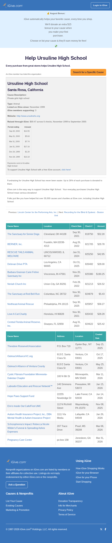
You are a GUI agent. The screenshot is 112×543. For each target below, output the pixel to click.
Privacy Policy (65, 510)
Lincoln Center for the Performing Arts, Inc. (37, 212)
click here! (66, 169)
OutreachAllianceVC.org (20, 356)
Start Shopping (83, 482)
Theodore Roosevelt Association (24, 346)
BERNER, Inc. (14, 244)
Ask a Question (16, 484)
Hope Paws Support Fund (20, 396)
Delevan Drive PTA (17, 264)
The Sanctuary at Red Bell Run (23, 294)
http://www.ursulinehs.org (28, 116)
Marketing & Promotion (17, 510)
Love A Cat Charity (17, 314)
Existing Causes (14, 505)
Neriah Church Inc (16, 284)
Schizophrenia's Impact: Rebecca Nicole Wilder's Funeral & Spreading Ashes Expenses (28, 428)
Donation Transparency (70, 501)
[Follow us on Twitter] (101, 529)
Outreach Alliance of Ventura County (26, 366)
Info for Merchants (67, 505)
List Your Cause (14, 501)
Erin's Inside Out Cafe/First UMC (24, 406)
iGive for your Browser (87, 473)
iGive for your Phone (86, 477)
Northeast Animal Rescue (20, 304)
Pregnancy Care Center (19, 440)
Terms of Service (67, 514)
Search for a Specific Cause (88, 72)
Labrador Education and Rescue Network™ (29, 386)
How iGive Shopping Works (90, 468)
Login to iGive (100, 5)
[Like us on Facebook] (105, 529)
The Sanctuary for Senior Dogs (23, 234)
